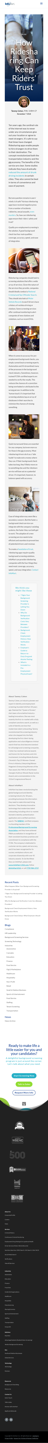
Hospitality (10, 977)
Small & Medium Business (16, 990)
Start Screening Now (24, 1075)
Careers (7, 1219)
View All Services (10, 1263)
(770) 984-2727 (32, 868)
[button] (41, 5)
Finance (9, 961)
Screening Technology (13, 941)
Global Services (9, 1358)
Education (10, 957)
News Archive (10, 1021)
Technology (8, 1366)
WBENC (21, 821)
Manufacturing (9, 1305)
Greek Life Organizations (12, 1292)
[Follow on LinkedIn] (11, 1419)
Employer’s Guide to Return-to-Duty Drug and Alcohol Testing (26, 653)
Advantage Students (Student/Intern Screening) (18, 1340)
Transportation (12, 1011)
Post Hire (7, 1336)
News (6, 1224)
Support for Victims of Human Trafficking (26, 1438)
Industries (9, 945)
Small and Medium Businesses (13, 1353)
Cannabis (10, 953)
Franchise (8, 1287)
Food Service (11, 965)
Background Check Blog (12, 1384)
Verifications (8, 1259)
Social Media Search (10, 1254)
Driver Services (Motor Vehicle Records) (16, 1246)
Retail (8, 986)
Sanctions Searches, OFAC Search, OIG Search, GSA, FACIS (22, 1250)
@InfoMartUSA (15, 868)
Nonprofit (8, 1327)
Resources (8, 1389)
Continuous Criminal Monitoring (14, 1237)
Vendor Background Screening (14, 1344)
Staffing (9, 1002)
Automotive (11, 949)
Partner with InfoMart (11, 1406)
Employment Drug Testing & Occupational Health (19, 1241)
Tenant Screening (13, 1006)
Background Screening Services (16, 937)
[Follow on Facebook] (6, 1419)
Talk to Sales (24, 1084)
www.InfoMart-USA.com (19, 865)
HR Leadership (10, 933)
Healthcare (10, 973)
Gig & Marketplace (13, 969)
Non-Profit (10, 982)
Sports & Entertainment (15, 994)
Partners (7, 1371)
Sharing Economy (10, 1309)
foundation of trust (25, 549)
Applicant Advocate (10, 1411)
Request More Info (24, 1092)
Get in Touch (8, 1398)
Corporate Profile (10, 1215)
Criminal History (9, 1233)
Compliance (9, 929)
